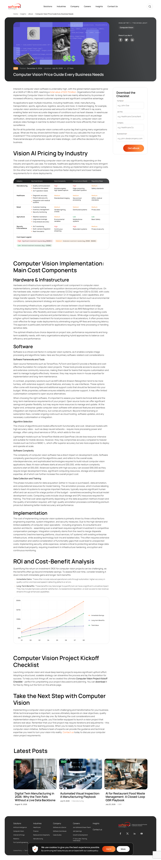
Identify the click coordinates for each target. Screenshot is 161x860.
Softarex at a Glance (59, 827)
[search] (150, 6)
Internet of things (19, 835)
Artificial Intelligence (20, 827)
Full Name (120, 101)
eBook (30, 14)
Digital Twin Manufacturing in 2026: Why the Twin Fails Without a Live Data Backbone (35, 797)
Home (15, 14)
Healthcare (37, 827)
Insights (99, 6)
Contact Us (112, 6)
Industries (61, 6)
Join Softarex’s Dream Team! (82, 827)
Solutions (47, 6)
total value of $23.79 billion (63, 92)
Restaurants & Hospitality (41, 835)
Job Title (120, 112)
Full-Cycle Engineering (20, 842)
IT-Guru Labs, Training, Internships (80, 840)
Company (74, 6)
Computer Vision (18, 831)
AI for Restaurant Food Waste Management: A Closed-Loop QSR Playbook (125, 797)
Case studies (57, 835)
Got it (108, 849)
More (123, 849)
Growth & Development (80, 835)
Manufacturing (38, 839)
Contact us (68, 732)
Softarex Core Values (59, 831)
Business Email (122, 134)
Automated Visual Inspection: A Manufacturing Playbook (80, 795)
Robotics (16, 839)
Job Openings (77, 831)
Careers (87, 6)
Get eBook (133, 148)
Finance (35, 831)
